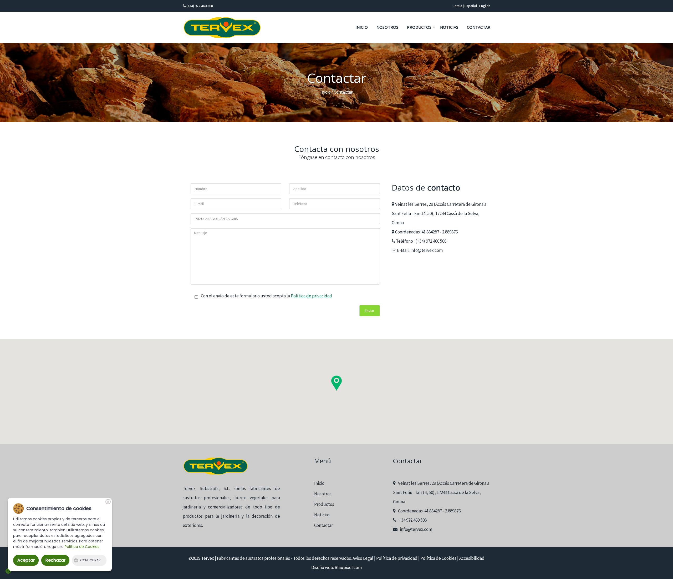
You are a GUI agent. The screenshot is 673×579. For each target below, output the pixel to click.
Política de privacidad (311, 296)
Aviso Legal (363, 558)
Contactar (478, 27)
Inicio (361, 27)
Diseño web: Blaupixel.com (336, 567)
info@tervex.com (426, 250)
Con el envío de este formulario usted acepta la (266, 296)
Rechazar (55, 560)
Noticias (449, 27)
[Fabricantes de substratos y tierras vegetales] (222, 27)
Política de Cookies (438, 558)
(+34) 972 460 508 (199, 5)
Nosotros (387, 27)
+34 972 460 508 (411, 520)
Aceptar (26, 560)
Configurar (90, 560)
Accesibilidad (472, 558)
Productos (419, 27)
